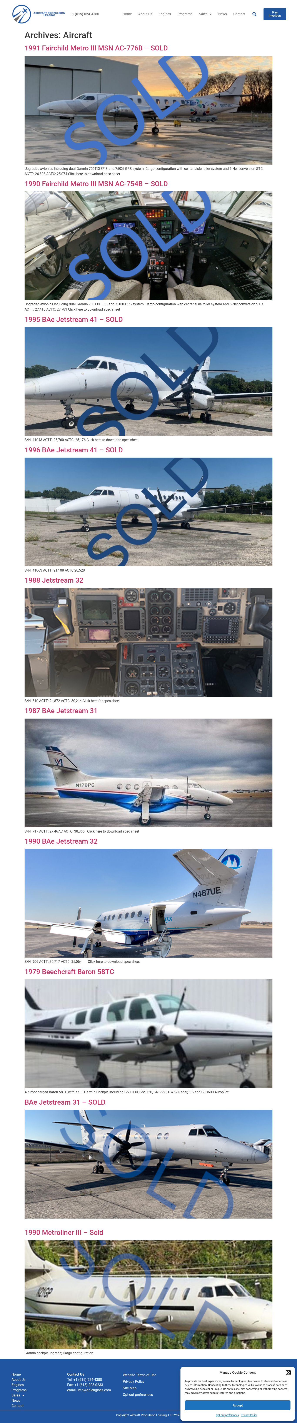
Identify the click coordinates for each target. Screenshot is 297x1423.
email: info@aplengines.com (89, 1390)
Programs (184, 14)
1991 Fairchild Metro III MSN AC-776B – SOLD (96, 48)
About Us (145, 14)
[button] (288, 1372)
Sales (203, 14)
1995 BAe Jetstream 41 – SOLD (74, 319)
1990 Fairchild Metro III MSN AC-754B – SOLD (96, 184)
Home (127, 14)
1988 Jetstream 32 (54, 580)
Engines (165, 14)
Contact (239, 14)
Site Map (130, 1388)
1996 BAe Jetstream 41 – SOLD (74, 450)
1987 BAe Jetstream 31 (61, 711)
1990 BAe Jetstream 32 (61, 841)
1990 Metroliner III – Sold (64, 1232)
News (222, 14)
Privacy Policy (249, 1415)
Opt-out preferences (227, 1415)
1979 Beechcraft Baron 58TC (69, 972)
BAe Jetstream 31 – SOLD (65, 1102)
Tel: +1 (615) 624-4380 (84, 1380)
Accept (238, 1405)
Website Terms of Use (139, 1375)
